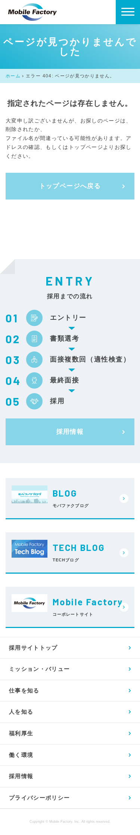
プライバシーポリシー (39, 797)
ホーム (13, 76)
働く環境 (21, 755)
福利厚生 (21, 733)
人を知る (21, 711)
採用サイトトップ (33, 647)
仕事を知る (24, 690)
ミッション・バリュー (39, 669)
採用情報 (70, 431)
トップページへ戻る (70, 185)
